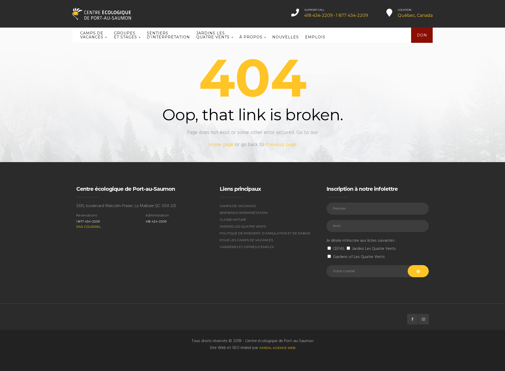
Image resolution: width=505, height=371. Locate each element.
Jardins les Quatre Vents (213, 35)
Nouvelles (285, 37)
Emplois (315, 37)
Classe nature (233, 219)
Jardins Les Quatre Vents (243, 226)
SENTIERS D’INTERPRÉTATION (168, 35)
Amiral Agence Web (277, 348)
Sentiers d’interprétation (243, 213)
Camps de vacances (92, 35)
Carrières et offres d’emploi (247, 247)
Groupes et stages (126, 35)
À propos (251, 37)
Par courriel (88, 227)
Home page (221, 145)
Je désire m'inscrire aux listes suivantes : (361, 240)
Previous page (281, 145)
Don (422, 35)
